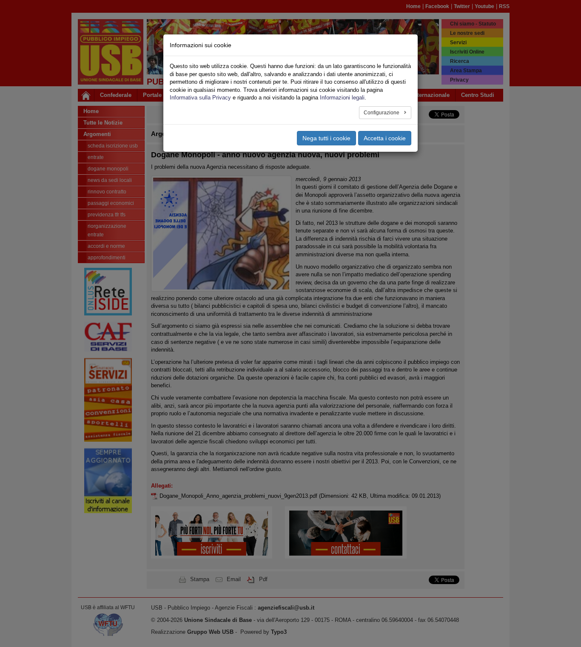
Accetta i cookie (385, 138)
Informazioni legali (342, 97)
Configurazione (382, 113)
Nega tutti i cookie (326, 138)
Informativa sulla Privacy (200, 97)
